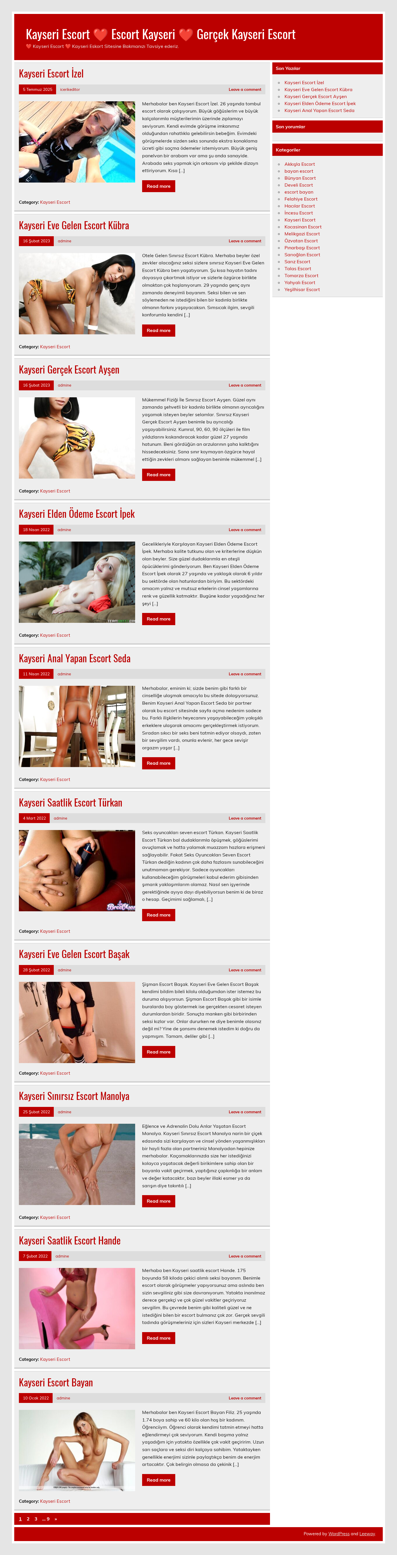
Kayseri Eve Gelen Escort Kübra (74, 225)
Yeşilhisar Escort (302, 289)
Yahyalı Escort (300, 282)
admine (64, 240)
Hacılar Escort (300, 206)
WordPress (339, 1533)
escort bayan (299, 192)
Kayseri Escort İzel (51, 73)
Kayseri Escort (55, 202)
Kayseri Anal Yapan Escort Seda (74, 658)
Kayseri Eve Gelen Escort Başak (74, 953)
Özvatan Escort (301, 240)
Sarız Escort (297, 261)
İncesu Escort (299, 213)
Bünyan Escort (300, 178)
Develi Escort (299, 185)
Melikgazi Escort (302, 234)
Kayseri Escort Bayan (56, 1382)
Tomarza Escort (302, 275)
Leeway (367, 1533)
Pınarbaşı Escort (302, 247)
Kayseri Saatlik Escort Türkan (70, 802)
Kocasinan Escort (303, 227)
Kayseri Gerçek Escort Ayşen (69, 369)
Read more (159, 186)
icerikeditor (70, 89)
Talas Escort (298, 268)
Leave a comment (245, 89)
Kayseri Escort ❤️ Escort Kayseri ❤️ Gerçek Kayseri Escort (161, 33)
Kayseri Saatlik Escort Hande (70, 1240)
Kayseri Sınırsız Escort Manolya (74, 1095)
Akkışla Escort (300, 164)
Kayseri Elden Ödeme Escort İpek (77, 513)
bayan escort (299, 171)
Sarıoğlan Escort (302, 254)
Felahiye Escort (301, 199)
